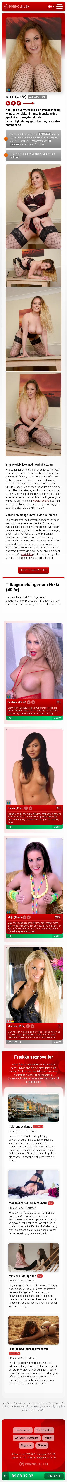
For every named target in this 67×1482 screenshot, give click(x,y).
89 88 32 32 (44, 134)
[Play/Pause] (8, 103)
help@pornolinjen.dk (46, 1457)
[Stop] (13, 103)
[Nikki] (33, 206)
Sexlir (51, 1203)
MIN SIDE (57, 718)
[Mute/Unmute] (19, 103)
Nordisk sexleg (41, 500)
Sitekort (42, 1445)
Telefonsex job (22, 1430)
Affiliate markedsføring (26, 1438)
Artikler (48, 1438)
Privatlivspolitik (44, 1430)
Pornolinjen (19, 1454)
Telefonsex (38, 1126)
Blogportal (26, 1445)
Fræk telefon (14, 1353)
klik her (14, 157)
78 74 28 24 (29, 1457)
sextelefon (27, 554)
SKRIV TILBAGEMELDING (33, 570)
